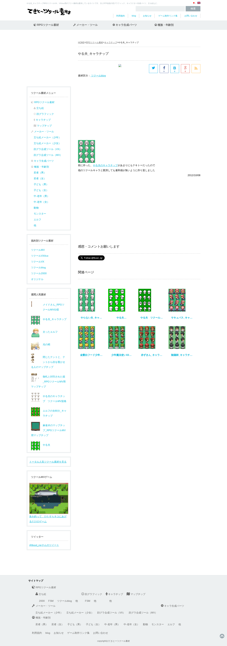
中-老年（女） (41, 201)
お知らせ (147, 16)
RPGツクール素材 (94, 42)
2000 (42, 600)
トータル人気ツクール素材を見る (48, 461)
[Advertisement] (108, 108)
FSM (51, 600)
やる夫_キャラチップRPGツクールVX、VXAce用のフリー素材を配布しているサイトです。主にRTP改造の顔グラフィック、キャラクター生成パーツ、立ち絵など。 (93, 3)
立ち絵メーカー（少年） (47, 137)
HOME (81, 42)
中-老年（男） (41, 196)
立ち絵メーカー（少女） (47, 143)
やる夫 (46, 444)
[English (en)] (198, 4)
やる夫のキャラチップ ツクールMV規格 (54, 399)
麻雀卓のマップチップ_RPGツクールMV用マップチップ (48, 430)
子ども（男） (41, 184)
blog (134, 16)
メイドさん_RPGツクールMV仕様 (53, 307)
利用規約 (120, 16)
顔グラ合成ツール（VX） (48, 149)
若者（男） (40, 172)
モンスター (40, 213)
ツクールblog (38, 267)
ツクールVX (37, 261)
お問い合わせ (190, 16)
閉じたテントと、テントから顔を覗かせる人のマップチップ (48, 362)
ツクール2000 (39, 273)
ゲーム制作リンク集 (168, 16)
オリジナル (37, 279)
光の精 (46, 344)
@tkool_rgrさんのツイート (44, 545)
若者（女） (40, 178)
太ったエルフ (50, 331)
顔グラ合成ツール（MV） (48, 155)
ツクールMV (38, 249)
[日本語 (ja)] (193, 4)
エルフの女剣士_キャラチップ (55, 413)
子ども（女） (41, 190)
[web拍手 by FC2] (132, 68)
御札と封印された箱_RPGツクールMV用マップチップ (48, 381)
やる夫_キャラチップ (55, 319)
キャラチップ (110, 42)
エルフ (37, 219)
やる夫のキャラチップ (105, 165)
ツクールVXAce (39, 255)
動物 (36, 207)
